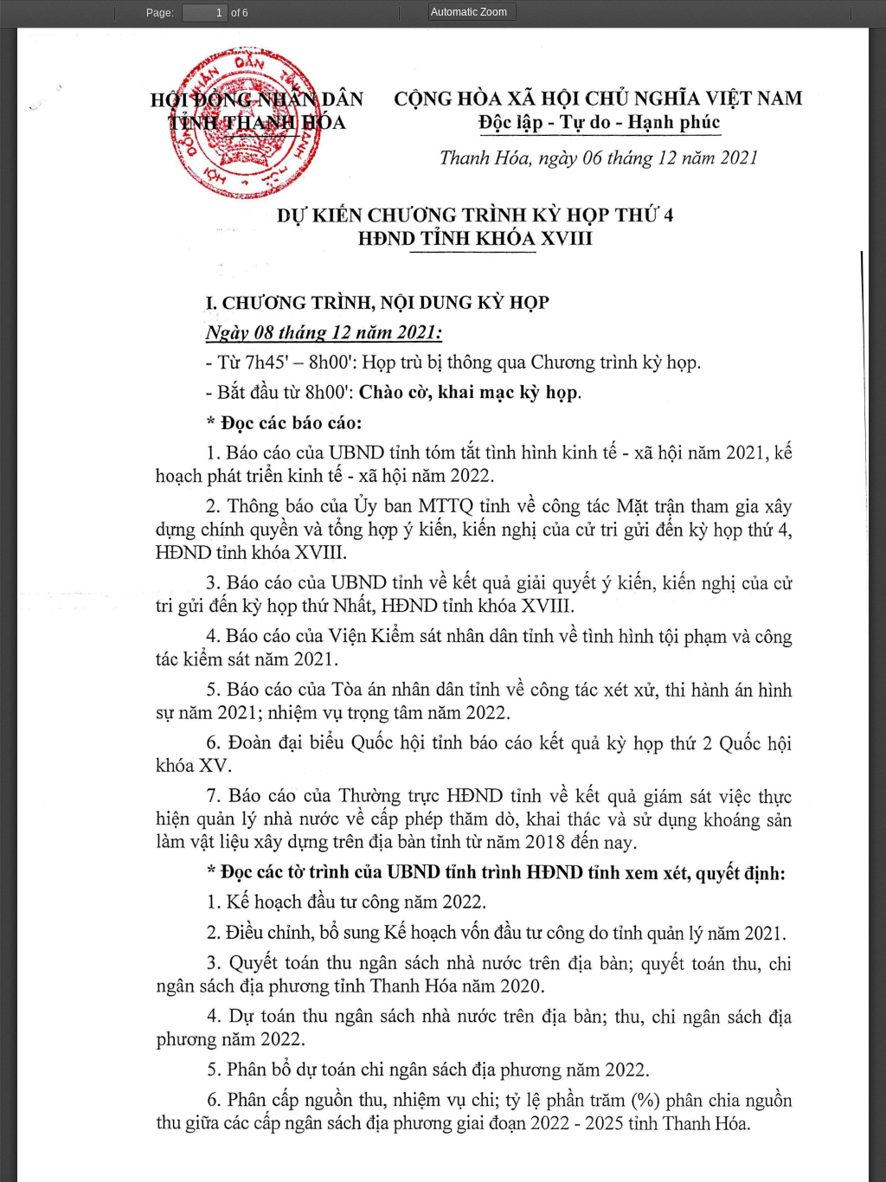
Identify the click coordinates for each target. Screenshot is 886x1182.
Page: (160, 13)
